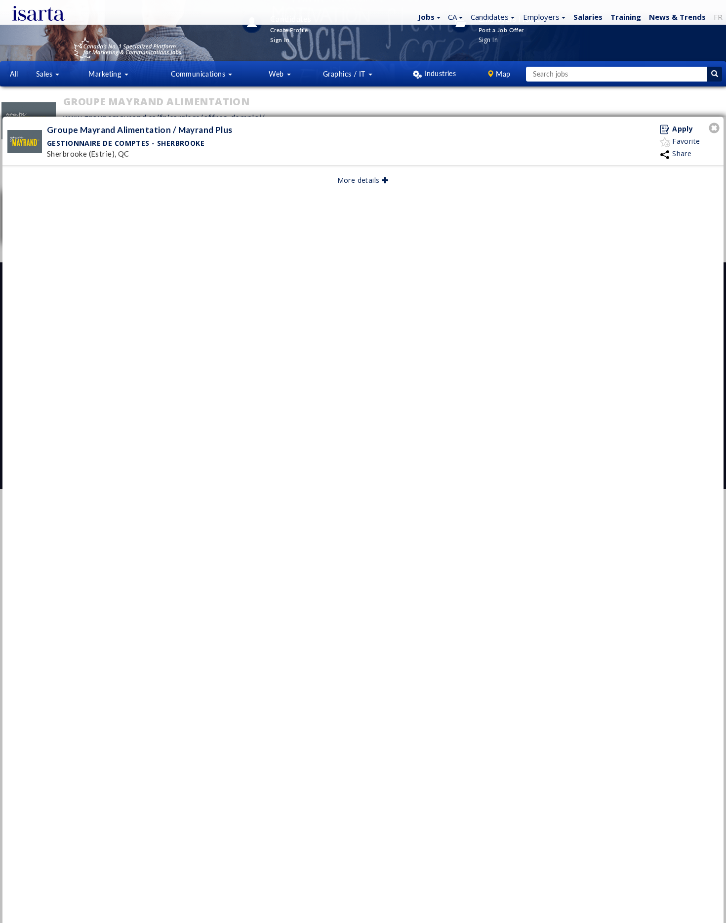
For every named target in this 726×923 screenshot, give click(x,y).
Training (625, 17)
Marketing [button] (105, 74)
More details (359, 180)
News (677, 17)
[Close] (715, 129)
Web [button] (277, 74)
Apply (681, 128)
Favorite (685, 141)
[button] (428, 16)
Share (681, 153)
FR (718, 17)
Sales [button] (45, 74)
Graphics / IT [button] (345, 74)
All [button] (14, 74)
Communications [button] (199, 74)
